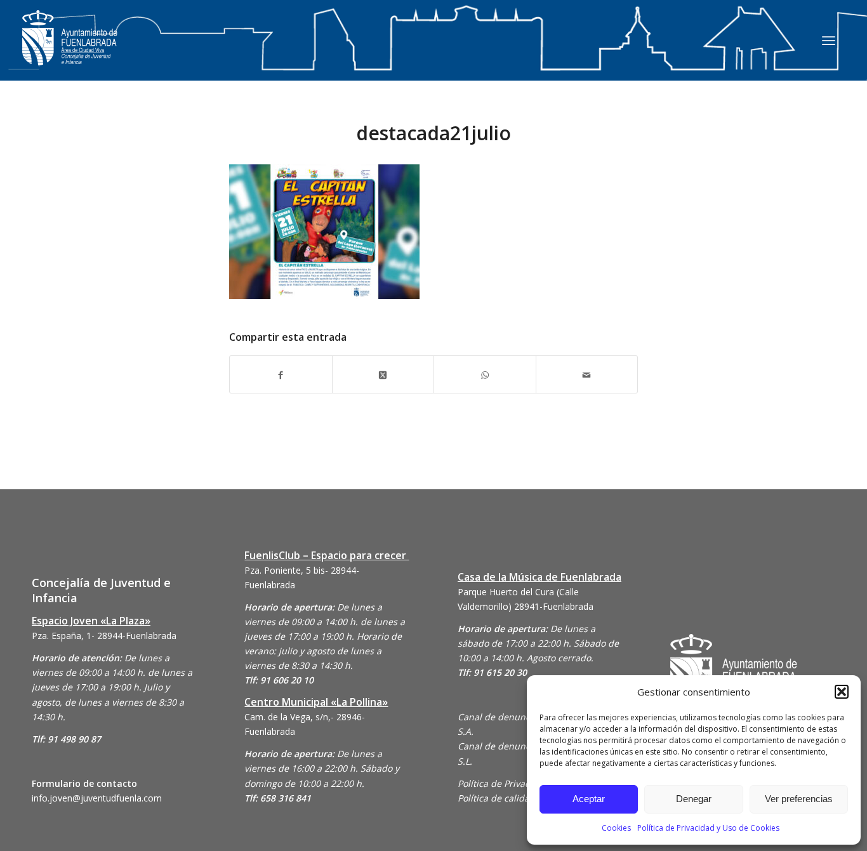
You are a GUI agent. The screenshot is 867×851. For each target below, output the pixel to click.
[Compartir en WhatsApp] (485, 374)
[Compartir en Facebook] (281, 374)
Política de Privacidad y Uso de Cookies (708, 827)
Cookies (616, 827)
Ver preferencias (799, 798)
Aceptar (588, 798)
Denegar (693, 798)
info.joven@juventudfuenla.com (97, 798)
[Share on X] (383, 374)
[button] (841, 691)
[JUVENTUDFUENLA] (69, 50)
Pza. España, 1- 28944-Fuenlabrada (104, 636)
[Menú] (828, 40)
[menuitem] (828, 40)
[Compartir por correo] (587, 374)
